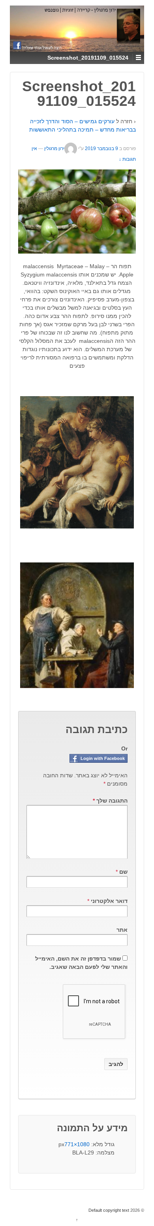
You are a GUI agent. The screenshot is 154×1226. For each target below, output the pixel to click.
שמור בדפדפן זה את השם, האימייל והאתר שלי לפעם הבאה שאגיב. (81, 962)
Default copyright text (109, 1210)
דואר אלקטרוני (109, 901)
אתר (122, 930)
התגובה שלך (110, 800)
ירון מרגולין (54, 148)
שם (123, 872)
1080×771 (77, 1144)
